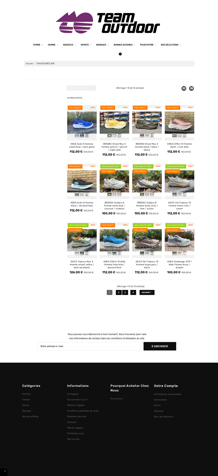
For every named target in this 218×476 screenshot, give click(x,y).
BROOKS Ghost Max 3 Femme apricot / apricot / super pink (114, 147)
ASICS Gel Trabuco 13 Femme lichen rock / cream (179, 205)
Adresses (159, 411)
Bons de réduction (163, 416)
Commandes (160, 399)
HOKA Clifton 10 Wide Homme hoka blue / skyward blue (114, 264)
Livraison (72, 422)
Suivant (146, 292)
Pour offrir (147, 45)
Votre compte (166, 386)
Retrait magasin (75, 427)
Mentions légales (76, 405)
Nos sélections (170, 45)
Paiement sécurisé (76, 416)
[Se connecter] (107, 54)
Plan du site (73, 439)
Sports (85, 45)
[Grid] (184, 88)
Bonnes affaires (123, 45)
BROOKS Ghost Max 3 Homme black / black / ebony (147, 147)
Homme (52, 45)
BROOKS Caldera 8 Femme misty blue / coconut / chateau (114, 205)
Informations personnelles (167, 394)
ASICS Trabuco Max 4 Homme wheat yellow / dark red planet (82, 264)
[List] (191, 88)
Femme (37, 45)
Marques (101, 45)
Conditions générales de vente (83, 411)
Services (68, 45)
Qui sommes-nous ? (77, 399)
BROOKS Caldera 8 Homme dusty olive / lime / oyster (147, 205)
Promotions (116, 398)
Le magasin (73, 394)
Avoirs (157, 405)
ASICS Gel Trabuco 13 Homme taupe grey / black (147, 264)
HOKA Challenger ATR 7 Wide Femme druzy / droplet (179, 264)
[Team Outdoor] (109, 22)
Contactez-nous (75, 433)
